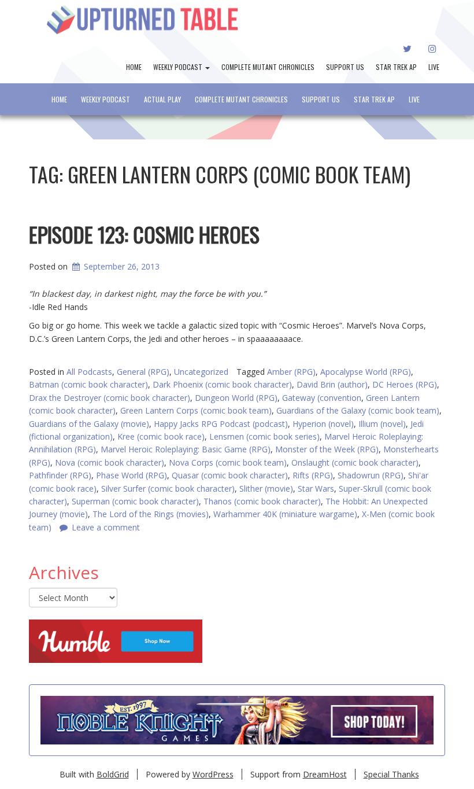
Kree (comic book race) (161, 436)
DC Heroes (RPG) (404, 384)
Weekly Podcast (178, 67)
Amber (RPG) (291, 371)
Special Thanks (391, 774)
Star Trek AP (396, 67)
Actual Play (162, 99)
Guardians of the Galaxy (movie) (89, 423)
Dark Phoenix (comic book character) (222, 384)
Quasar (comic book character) (230, 475)
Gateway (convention (321, 397)
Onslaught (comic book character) (355, 462)
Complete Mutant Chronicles (267, 67)
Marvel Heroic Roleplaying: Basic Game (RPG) (186, 449)
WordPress (213, 774)
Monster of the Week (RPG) (327, 449)
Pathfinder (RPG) (60, 475)
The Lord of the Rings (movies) (150, 513)
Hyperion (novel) (323, 423)
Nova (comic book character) (109, 462)
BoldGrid (113, 774)
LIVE (433, 67)
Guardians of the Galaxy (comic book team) (357, 410)
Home (134, 67)
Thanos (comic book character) (262, 501)
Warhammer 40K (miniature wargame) (285, 513)
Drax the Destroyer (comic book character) (109, 397)
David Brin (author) (332, 384)
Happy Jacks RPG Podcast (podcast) (221, 423)
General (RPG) (143, 371)
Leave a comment (106, 527)
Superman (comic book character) (135, 501)
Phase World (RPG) (131, 475)
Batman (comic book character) (88, 384)
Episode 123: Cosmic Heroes (144, 234)
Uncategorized (201, 371)
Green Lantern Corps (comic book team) (196, 410)
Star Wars (316, 488)
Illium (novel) (382, 423)
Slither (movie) (266, 488)
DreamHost (325, 774)
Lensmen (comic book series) (264, 436)
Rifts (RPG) (312, 475)
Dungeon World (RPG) (236, 397)
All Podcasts (89, 371)
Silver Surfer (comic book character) (168, 488)
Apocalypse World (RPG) (365, 371)
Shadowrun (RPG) (370, 475)
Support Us (345, 67)
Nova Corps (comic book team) (228, 462)
